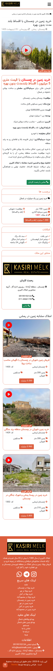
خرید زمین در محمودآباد (26, 609)
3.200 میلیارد (26, 380)
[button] (20, 66)
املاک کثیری (46, 14)
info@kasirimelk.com (21, 647)
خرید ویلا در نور (26, 591)
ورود (26, 634)
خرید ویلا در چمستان (26, 588)
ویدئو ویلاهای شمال (26, 619)
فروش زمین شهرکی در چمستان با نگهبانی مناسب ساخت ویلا (26, 361)
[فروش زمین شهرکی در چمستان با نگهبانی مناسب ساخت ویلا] (26, 338)
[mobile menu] (49, 3)
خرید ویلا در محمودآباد (26, 597)
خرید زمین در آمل (26, 606)
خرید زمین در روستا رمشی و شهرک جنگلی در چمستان (26, 496)
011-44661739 (25, 299)
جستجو (26, 625)
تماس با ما (26, 628)
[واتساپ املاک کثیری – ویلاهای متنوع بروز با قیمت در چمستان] (19, 576)
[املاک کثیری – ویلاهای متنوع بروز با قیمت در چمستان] (10, 4)
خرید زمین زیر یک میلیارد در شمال (34, 198)
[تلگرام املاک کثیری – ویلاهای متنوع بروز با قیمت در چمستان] (27, 576)
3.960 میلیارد (26, 446)
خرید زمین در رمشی (18, 14)
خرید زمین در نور (26, 603)
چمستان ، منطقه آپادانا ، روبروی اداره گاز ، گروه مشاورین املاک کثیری (25, 288)
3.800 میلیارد (26, 515)
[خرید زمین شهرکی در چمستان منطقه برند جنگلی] (26, 407)
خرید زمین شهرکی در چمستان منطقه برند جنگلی (26, 429)
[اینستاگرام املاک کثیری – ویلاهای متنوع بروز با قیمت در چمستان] (34, 576)
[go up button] (5, 665)
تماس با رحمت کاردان (37, 182)
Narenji (14, 664)
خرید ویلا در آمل (26, 594)
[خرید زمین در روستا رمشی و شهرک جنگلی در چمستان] (26, 473)
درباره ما (26, 631)
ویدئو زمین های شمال (26, 622)
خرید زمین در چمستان (33, 14)
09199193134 (25, 296)
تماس (25, 306)
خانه (26, 585)
